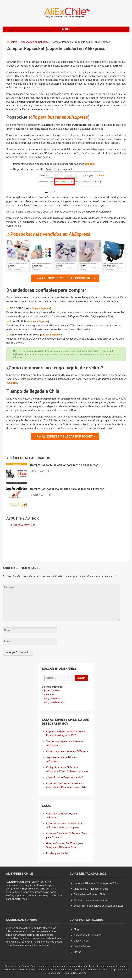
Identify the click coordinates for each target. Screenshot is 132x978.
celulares (49, 694)
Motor (77, 952)
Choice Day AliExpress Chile (89, 894)
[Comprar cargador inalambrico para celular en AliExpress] (16, 497)
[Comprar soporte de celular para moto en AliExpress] (16, 473)
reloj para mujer (53, 698)
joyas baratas (52, 690)
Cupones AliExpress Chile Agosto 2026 (96, 883)
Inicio (14, 41)
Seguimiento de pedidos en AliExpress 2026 (98, 905)
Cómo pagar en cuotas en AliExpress (67, 751)
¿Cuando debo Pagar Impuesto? (64, 777)
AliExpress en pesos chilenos (90, 900)
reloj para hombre (54, 702)
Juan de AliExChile (22, 525)
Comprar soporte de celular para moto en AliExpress (64, 465)
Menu (66, 29)
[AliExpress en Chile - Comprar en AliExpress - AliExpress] (65, 17)
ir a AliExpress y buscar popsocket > (65, 278)
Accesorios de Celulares (35, 41)
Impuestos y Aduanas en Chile (91, 888)
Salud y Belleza (82, 946)
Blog (76, 929)
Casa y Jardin (81, 940)
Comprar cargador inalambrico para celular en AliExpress (67, 489)
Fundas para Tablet (57, 853)
